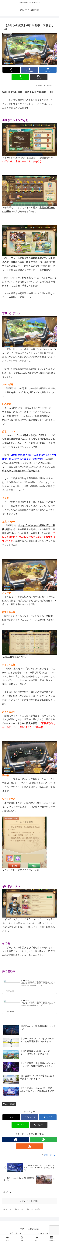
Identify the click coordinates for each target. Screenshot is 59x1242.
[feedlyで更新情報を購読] (43, 1139)
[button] (38, 77)
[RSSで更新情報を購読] (29, 1146)
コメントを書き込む (29, 1201)
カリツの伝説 (10, 1104)
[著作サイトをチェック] (15, 1139)
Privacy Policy (44, 1233)
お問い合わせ (15, 1233)
